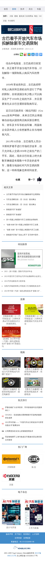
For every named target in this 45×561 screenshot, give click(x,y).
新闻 (14, 9)
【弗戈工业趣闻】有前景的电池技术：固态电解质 (11, 391)
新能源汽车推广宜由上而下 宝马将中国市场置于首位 (23, 235)
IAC (40, 16)
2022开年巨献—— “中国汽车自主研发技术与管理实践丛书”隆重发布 (24, 423)
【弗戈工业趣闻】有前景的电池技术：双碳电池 (33, 371)
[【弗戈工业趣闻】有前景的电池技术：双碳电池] (33, 362)
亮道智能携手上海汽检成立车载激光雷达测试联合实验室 (23, 438)
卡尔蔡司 (11, 21)
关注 (31, 9)
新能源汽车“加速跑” (14, 209)
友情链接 (26, 538)
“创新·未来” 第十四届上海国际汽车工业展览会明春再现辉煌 (23, 230)
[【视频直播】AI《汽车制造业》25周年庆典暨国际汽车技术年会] (33, 309)
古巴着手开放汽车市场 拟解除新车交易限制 (23, 194)
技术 (22, 9)
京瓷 (5, 21)
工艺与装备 (34, 528)
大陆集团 (11, 467)
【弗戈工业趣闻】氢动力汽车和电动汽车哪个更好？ (11, 371)
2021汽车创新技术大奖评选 (14, 281)
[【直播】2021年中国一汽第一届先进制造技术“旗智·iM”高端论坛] (11, 332)
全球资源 (18, 538)
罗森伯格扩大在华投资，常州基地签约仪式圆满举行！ (23, 408)
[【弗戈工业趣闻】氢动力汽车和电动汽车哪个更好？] (11, 362)
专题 (39, 9)
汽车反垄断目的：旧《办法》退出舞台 (21, 199)
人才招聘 (35, 534)
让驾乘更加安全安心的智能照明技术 (19, 431)
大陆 (11, 16)
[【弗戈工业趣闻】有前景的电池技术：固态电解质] (11, 382)
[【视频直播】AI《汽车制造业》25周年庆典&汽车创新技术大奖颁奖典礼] (11, 309)
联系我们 (26, 534)
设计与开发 (11, 527)
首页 (6, 9)
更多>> (4, 298)
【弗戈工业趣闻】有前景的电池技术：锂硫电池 (33, 391)
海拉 (36, 16)
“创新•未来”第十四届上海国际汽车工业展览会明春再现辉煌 (23, 225)
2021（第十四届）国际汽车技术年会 (18, 271)
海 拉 (34, 467)
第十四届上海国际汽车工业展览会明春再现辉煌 (23, 220)
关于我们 (18, 534)
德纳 (16, 16)
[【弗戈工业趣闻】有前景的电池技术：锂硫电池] (33, 382)
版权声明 (9, 534)
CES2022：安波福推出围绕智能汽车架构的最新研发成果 (23, 416)
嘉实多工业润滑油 (26, 16)
